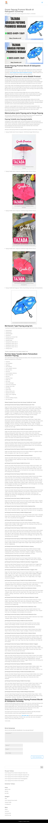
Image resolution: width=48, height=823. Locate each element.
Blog (6, 798)
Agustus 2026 (7, 789)
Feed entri (7, 811)
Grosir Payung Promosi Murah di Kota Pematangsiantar (16, 778)
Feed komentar (8, 813)
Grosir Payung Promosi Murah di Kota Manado (14, 780)
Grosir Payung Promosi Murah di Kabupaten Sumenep (21, 72)
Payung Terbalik (8, 802)
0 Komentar (33, 13)
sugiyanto (9, 13)
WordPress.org (8, 815)
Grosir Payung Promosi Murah (23, 13)
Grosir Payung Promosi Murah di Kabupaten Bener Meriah (16, 776)
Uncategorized (8, 804)
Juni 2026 (6, 793)
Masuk (6, 809)
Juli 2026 (6, 791)
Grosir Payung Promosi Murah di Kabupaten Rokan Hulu (16, 772)
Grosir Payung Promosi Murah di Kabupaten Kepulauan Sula (17, 774)
